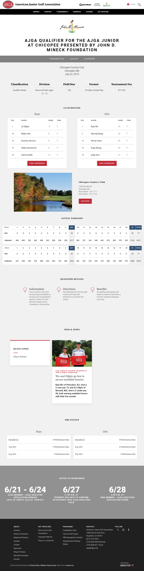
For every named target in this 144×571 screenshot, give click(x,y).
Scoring (89, 12)
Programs (68, 527)
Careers (17, 541)
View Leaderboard (37, 163)
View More (85, 201)
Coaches (48, 12)
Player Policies (20, 356)
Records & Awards (21, 555)
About (17, 527)
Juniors (36, 12)
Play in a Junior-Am (46, 540)
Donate (16, 559)
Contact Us (70, 565)
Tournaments (62, 12)
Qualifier (74, 59)
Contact (17, 530)
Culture (16, 545)
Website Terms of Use (48, 565)
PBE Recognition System (72, 537)
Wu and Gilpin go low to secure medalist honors (69, 378)
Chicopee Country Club (92, 182)
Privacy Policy (34, 565)
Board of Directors (21, 534)
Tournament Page (56, 59)
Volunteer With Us (45, 537)
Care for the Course (70, 534)
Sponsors (17, 548)
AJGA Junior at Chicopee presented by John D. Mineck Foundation (71, 371)
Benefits (102, 289)
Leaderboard (89, 59)
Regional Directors (21, 537)
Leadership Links (69, 530)
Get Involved (103, 12)
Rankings (77, 12)
